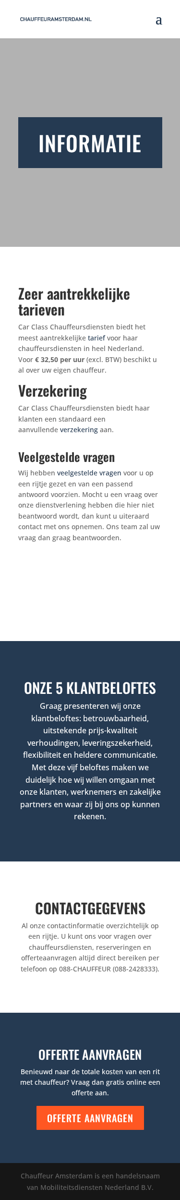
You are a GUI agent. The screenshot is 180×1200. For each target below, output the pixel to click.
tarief (96, 337)
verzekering (79, 429)
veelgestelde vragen (89, 472)
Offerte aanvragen (90, 1118)
